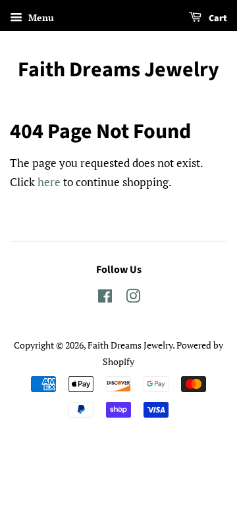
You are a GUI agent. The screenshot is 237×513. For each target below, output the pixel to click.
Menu (40, 17)
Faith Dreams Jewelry (118, 69)
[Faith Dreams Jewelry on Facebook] (105, 298)
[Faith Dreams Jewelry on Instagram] (133, 298)
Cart (217, 18)
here (49, 181)
